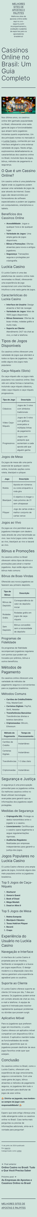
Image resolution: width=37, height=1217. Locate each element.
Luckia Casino (9, 141)
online (19, 1151)
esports (7, 1148)
